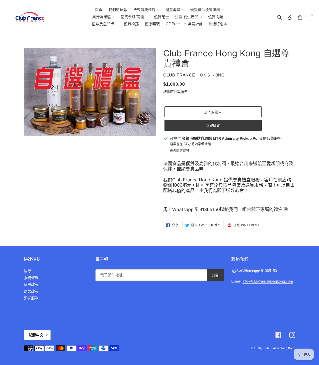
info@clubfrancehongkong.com (267, 281)
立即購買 (213, 125)
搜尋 (27, 271)
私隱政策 (31, 284)
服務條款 (31, 278)
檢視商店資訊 (179, 150)
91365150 (269, 271)
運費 (184, 92)
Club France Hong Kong (278, 348)
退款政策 (31, 291)
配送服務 (31, 298)
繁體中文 (35, 335)
